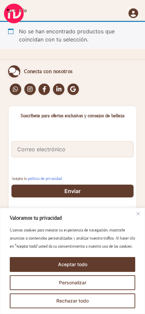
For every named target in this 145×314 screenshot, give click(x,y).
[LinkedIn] (58, 89)
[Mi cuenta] (133, 14)
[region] (72, 261)
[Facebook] (44, 89)
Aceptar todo (72, 264)
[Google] (73, 89)
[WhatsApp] (15, 89)
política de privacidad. (45, 178)
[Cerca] (138, 214)
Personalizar (72, 282)
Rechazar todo (72, 301)
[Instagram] (30, 89)
